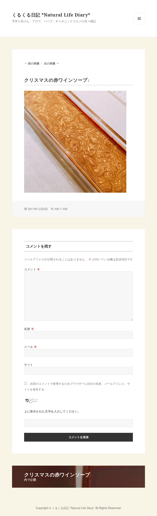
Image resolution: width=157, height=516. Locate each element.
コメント (32, 269)
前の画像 (33, 63)
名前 (29, 329)
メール (30, 347)
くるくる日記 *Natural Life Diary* (51, 15)
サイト (28, 365)
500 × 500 (60, 209)
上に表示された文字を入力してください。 (52, 411)
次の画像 (49, 63)
